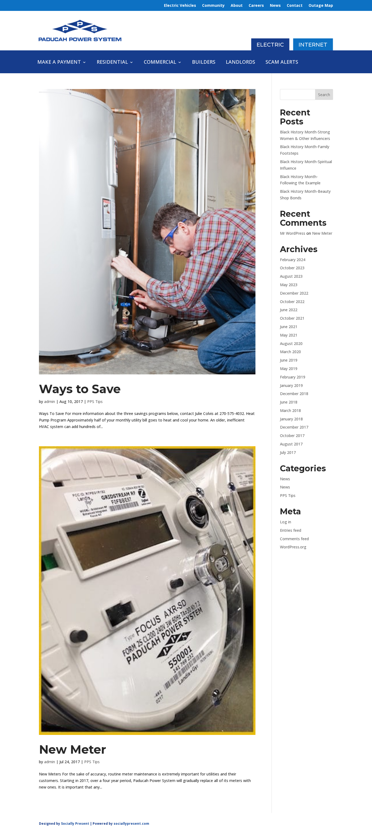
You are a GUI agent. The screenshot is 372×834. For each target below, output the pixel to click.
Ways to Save (80, 389)
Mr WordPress (292, 233)
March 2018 (290, 410)
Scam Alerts (282, 62)
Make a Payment (59, 62)
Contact (295, 6)
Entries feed (290, 530)
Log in (285, 521)
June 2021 (288, 326)
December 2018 (294, 393)
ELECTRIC (270, 44)
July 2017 (288, 452)
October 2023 (292, 267)
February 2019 (292, 377)
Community (213, 6)
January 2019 (291, 385)
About (237, 6)
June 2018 (288, 402)
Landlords (240, 62)
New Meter (72, 749)
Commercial (160, 62)
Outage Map (321, 6)
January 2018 (291, 418)
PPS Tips (95, 401)
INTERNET (312, 44)
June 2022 (288, 309)
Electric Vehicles (180, 6)
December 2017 (294, 427)
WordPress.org (293, 546)
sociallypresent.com (131, 823)
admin (49, 401)
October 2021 (292, 318)
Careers (256, 6)
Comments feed (294, 538)
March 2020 (290, 351)
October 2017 (292, 435)
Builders (203, 62)
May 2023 (288, 284)
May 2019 (288, 368)
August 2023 (291, 276)
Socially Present (75, 823)
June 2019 (288, 360)
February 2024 (292, 259)
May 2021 (288, 335)
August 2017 (291, 444)
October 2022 (292, 301)
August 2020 (291, 343)
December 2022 (294, 293)
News (275, 6)
